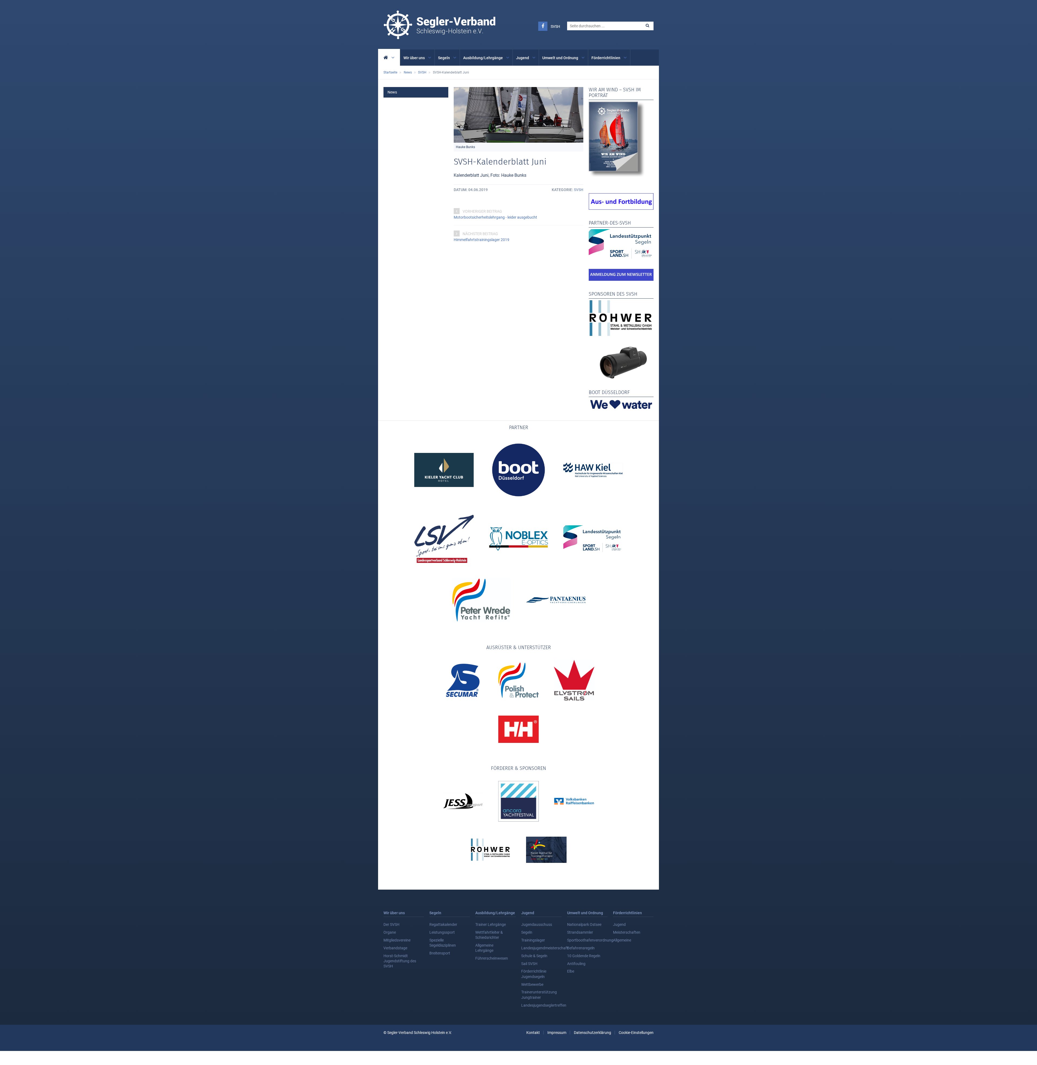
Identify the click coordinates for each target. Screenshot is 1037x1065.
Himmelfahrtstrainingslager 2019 (481, 240)
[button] (647, 25)
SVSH (555, 26)
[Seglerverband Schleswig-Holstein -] (439, 36)
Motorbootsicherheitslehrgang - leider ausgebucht (495, 217)
